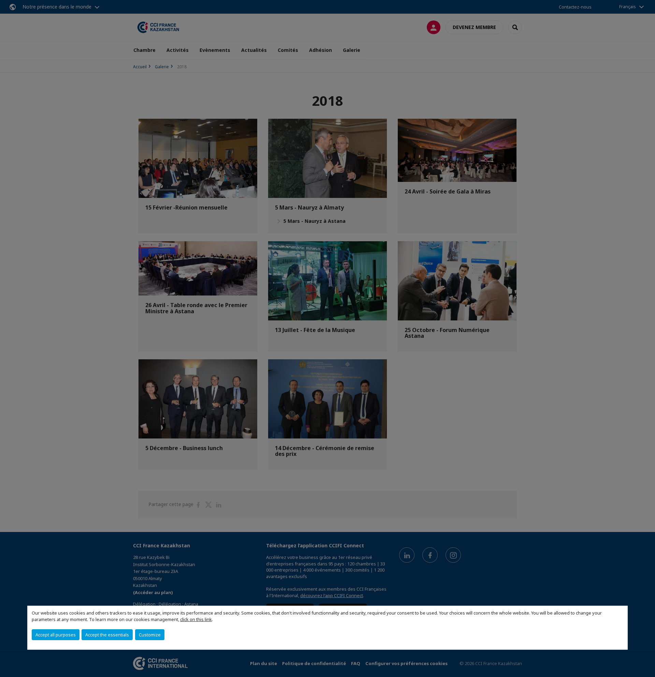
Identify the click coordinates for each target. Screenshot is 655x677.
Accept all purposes (55, 635)
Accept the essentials (107, 635)
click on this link (196, 619)
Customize (150, 635)
